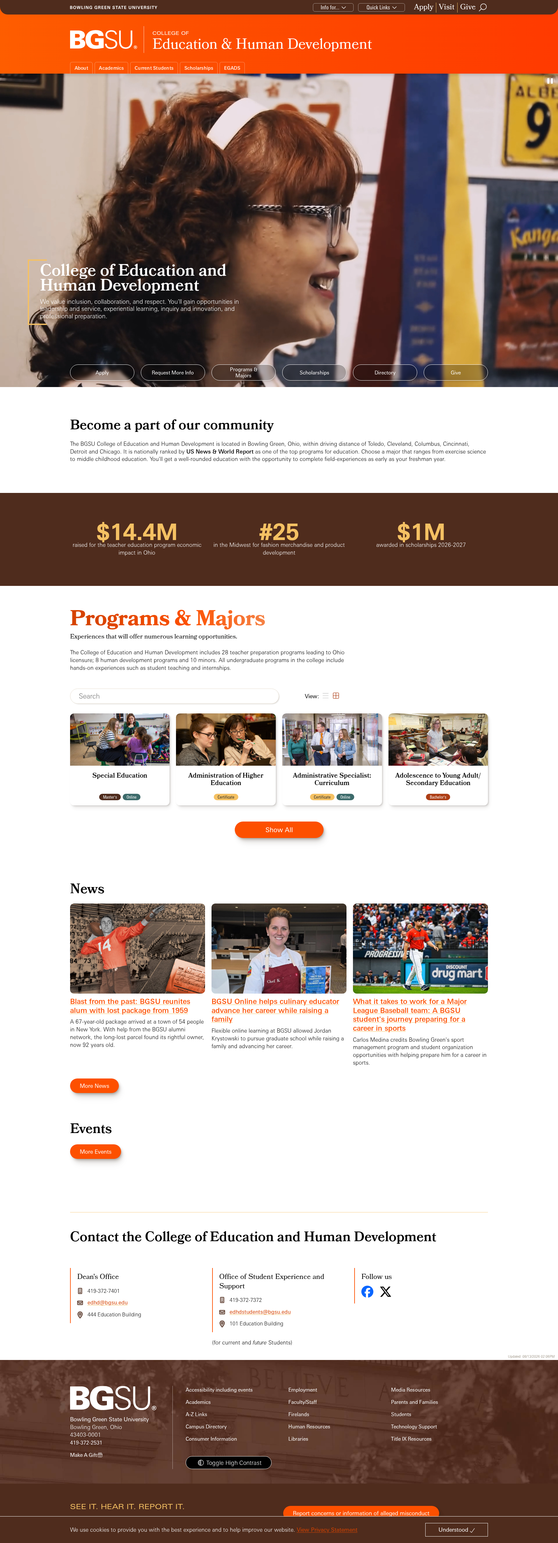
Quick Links (378, 7)
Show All (279, 829)
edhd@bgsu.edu (108, 1302)
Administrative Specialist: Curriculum (332, 780)
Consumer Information (211, 1439)
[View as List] (325, 696)
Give (468, 8)
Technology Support (414, 1427)
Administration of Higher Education (226, 780)
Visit (447, 8)
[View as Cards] (335, 696)
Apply (423, 8)
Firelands (298, 1414)
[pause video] (550, 81)
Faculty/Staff (302, 1402)
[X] (385, 1291)
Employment (302, 1390)
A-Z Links (196, 1414)
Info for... (330, 7)
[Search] (483, 7)
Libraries (298, 1439)
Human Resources (309, 1427)
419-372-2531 (86, 1443)
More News (94, 1085)
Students (401, 1414)
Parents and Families (414, 1402)
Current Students (154, 68)
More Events (95, 1151)
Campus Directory (206, 1427)
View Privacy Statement (327, 1529)
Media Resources (410, 1390)
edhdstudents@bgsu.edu (260, 1312)
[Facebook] (367, 1291)
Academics (111, 68)
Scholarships (198, 68)
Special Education (119, 776)
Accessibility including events (219, 1390)
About (81, 68)
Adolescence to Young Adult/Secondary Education (438, 780)
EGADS (232, 68)
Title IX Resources (411, 1439)
